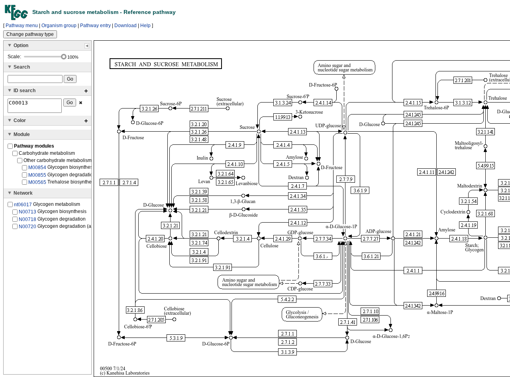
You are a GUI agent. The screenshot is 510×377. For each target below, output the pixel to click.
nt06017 (23, 204)
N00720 (27, 226)
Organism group (58, 25)
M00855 (37, 175)
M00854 (37, 167)
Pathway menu (22, 25)
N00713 (27, 212)
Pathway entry (95, 25)
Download (125, 25)
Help (145, 25)
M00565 (37, 182)
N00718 (27, 219)
